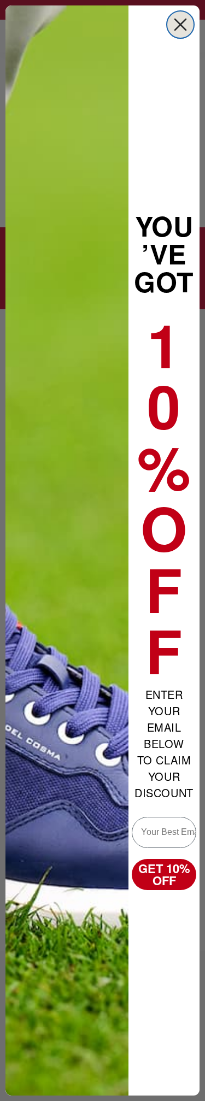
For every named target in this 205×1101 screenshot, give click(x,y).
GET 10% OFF (164, 874)
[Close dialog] (180, 24)
